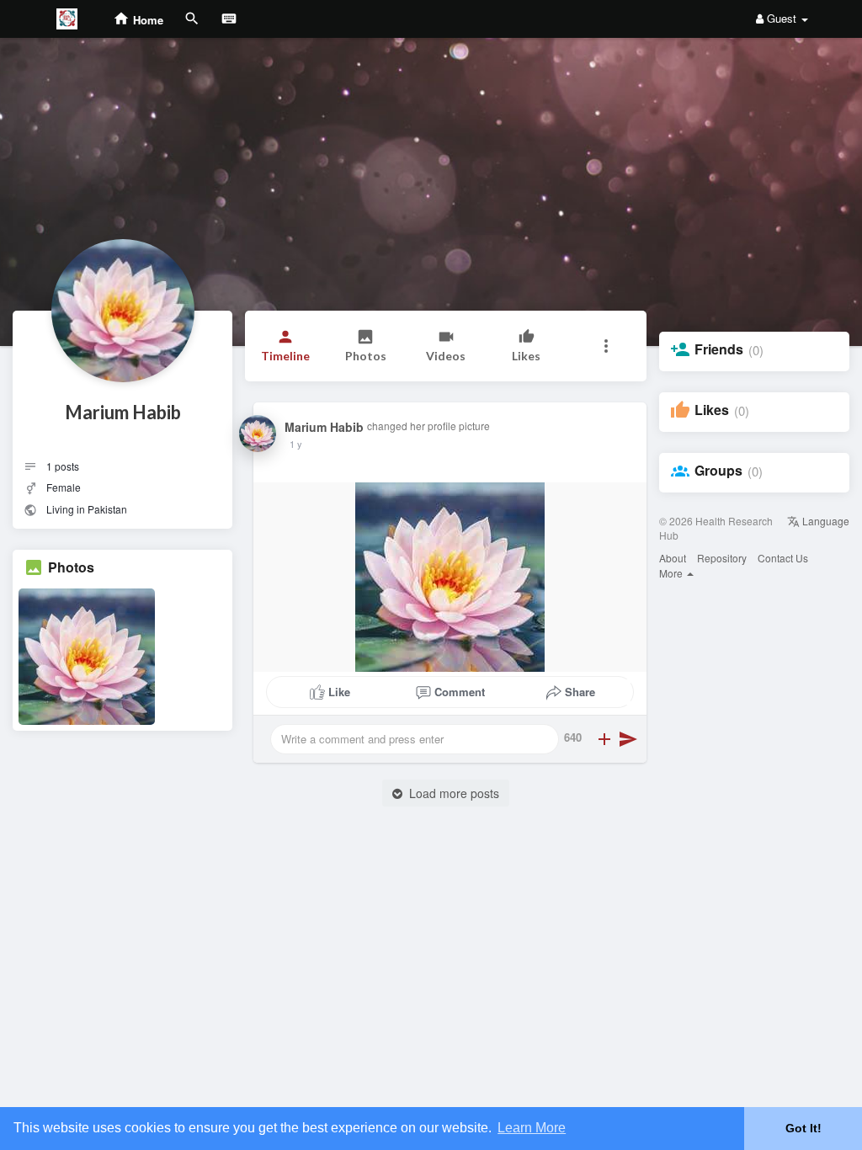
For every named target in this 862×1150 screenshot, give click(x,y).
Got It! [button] (803, 1128)
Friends (718, 349)
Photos (71, 567)
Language (824, 521)
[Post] (628, 739)
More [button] (672, 573)
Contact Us (783, 558)
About (672, 558)
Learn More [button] (532, 1128)
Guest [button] (782, 18)
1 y (296, 443)
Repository (722, 558)
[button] (606, 346)
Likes (711, 410)
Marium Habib (123, 412)
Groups (718, 470)
